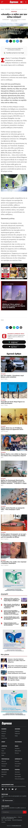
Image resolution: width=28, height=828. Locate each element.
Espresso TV (18, 759)
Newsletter (3, 774)
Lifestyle (4, 746)
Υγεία (2, 750)
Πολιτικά (3, 766)
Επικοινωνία (18, 774)
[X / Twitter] (10, 41)
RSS (2, 776)
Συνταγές (3, 753)
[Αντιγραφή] (21, 41)
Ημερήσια (17, 748)
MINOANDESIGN (16, 825)
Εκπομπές (17, 761)
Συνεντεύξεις (18, 763)
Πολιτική (3, 733)
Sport (3, 741)
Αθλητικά (3, 761)
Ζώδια (16, 746)
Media (16, 735)
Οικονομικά (4, 763)
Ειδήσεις (3, 729)
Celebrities (17, 731)
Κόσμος (3, 735)
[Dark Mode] (22, 2)
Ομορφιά (3, 748)
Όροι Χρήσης (18, 776)
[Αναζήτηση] (25, 2)
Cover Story (4, 738)
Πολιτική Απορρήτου (17, 820)
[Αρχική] (6, 723)
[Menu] (2, 2)
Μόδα (2, 755)
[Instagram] (6, 789)
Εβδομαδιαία (18, 750)
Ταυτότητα (17, 772)
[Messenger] (17, 41)
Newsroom (17, 19)
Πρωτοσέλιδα (5, 759)
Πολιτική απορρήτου (19, 778)
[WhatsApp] (14, 41)
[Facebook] (7, 41)
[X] (9, 789)
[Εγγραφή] (24, 812)
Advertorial (4, 772)
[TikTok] (16, 789)
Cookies (3, 822)
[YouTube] (12, 789)
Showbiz (17, 729)
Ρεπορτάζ (3, 731)
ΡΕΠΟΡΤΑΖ (14, 11)
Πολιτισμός (18, 741)
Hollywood (17, 733)
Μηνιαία (17, 753)
